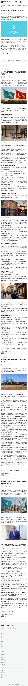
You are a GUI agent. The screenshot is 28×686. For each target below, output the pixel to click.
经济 (22, 470)
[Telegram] (7, 13)
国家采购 (3, 664)
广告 (2, 677)
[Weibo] (10, 628)
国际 (2, 646)
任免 (13, 5)
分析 (2, 641)
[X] (12, 13)
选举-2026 (5, 5)
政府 (13, 61)
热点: (1, 6)
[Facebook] (9, 13)
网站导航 (3, 672)
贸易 (9, 61)
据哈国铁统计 (4, 462)
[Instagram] (2, 13)
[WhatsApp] (4, 13)
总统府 (9, 5)
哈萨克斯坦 (18, 61)
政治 (2, 639)
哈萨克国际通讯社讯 (6, 368)
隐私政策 (3, 657)
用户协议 (3, 654)
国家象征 (3, 659)
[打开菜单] (26, 2)
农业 (7, 470)
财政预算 (3, 611)
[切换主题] (21, 2)
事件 (15, 5)
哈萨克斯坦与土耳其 (10, 348)
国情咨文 (19, 5)
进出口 (24, 61)
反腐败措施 (3, 662)
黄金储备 (3, 61)
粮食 (11, 470)
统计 (2, 470)
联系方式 (3, 675)
